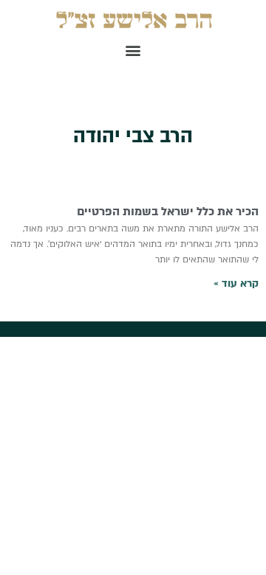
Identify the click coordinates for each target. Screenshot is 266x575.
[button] (133, 50)
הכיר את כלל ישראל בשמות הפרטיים (168, 211)
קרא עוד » (236, 283)
